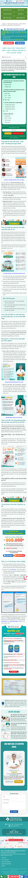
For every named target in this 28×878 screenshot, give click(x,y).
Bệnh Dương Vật (20, 17)
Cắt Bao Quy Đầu (7, 14)
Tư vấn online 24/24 (8, 43)
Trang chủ (4, 23)
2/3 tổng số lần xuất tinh (10, 104)
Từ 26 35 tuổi (7, 120)
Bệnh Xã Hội (21, 10)
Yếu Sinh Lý (20, 14)
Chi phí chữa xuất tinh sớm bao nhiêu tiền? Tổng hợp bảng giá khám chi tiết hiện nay (19, 732)
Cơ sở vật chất (5, 859)
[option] (14, 768)
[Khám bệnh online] (14, 621)
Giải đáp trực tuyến (18, 133)
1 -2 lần (6, 111)
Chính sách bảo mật (6, 863)
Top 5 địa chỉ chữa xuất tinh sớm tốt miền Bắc (19, 724)
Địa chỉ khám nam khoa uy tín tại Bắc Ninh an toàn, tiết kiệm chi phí (19, 715)
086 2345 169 (21, 43)
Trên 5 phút (7, 99)
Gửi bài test (8, 133)
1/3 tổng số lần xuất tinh (10, 108)
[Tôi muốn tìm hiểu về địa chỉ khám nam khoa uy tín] (14, 273)
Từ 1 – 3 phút (7, 95)
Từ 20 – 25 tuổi (8, 118)
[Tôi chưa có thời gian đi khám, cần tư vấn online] (14, 179)
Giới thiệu (4, 857)
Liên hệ (3, 865)
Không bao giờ (8, 84)
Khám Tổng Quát (7, 10)
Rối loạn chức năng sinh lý (12, 23)
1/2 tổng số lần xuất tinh (10, 106)
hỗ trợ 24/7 (14, 569)
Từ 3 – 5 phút (7, 97)
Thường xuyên (8, 86)
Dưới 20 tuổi (7, 116)
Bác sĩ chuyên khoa (6, 861)
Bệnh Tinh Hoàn (7, 17)
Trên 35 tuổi (7, 122)
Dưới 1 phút (7, 93)
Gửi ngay (15, 811)
